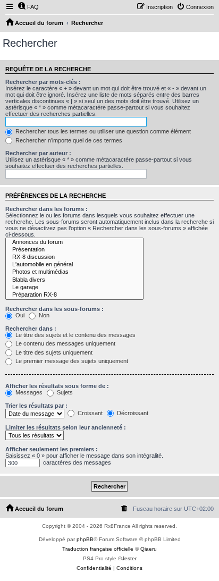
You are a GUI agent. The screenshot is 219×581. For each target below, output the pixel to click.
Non (43, 315)
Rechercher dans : (30, 328)
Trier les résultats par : (36, 405)
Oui (19, 315)
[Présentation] (74, 250)
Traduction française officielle (97, 549)
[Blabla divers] (74, 280)
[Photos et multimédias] (74, 272)
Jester (129, 558)
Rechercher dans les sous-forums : (54, 309)
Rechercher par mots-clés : (43, 82)
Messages (28, 392)
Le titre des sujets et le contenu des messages (75, 335)
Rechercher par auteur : (38, 153)
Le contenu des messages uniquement (64, 343)
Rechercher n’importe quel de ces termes (68, 140)
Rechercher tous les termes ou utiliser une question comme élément (102, 131)
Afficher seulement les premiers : (51, 449)
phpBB (85, 539)
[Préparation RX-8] (74, 295)
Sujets (64, 392)
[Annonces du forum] (74, 242)
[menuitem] (28, 7)
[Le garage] (74, 287)
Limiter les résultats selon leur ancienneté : (65, 427)
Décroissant (131, 413)
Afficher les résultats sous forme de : (57, 386)
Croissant (89, 413)
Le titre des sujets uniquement (53, 352)
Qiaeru (148, 549)
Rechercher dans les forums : (46, 209)
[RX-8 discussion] (74, 257)
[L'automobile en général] (74, 264)
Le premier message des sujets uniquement (71, 361)
